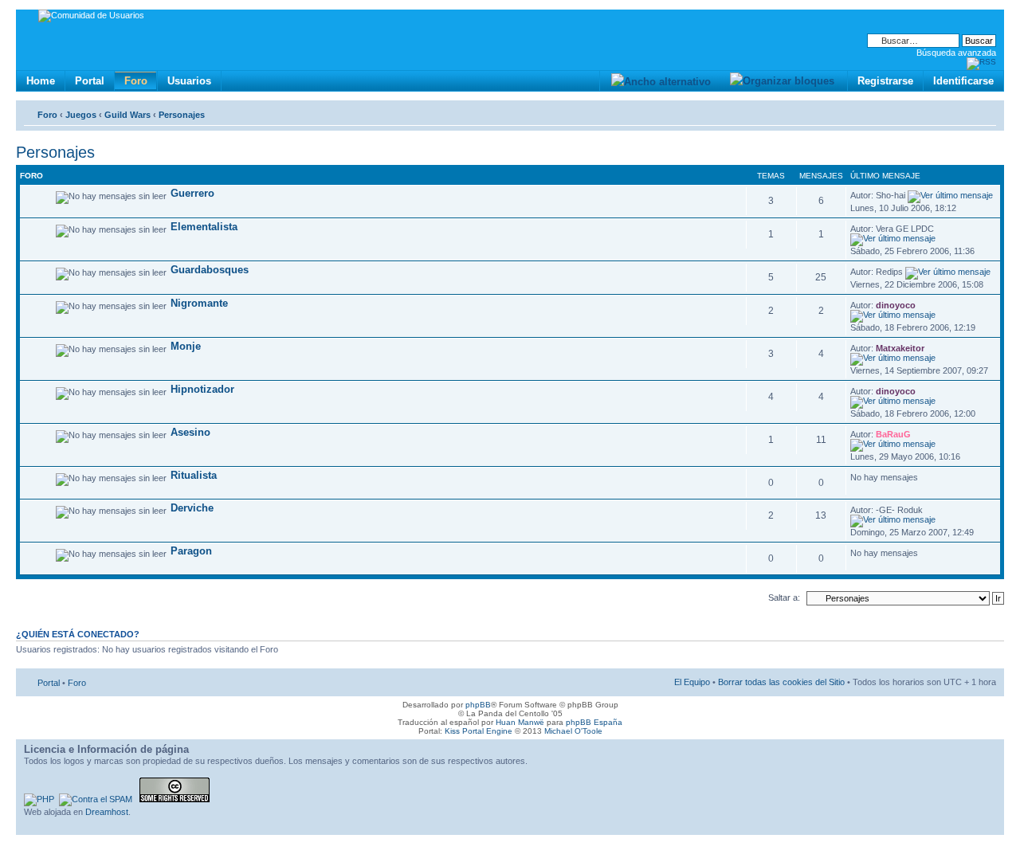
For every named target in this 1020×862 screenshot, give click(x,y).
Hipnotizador (202, 389)
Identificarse (963, 81)
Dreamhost (106, 812)
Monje (186, 346)
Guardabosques (210, 270)
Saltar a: (784, 597)
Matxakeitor (900, 348)
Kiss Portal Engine (478, 731)
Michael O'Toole (573, 731)
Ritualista (194, 475)
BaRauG (893, 434)
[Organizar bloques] (781, 81)
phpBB (478, 704)
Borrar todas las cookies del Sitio (781, 682)
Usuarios (189, 81)
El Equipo (692, 682)
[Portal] (29, 18)
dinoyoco (896, 305)
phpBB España (594, 722)
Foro (135, 81)
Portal (89, 81)
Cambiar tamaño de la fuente (984, 111)
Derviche (192, 508)
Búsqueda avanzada (956, 52)
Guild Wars (127, 115)
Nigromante (199, 303)
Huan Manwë (520, 722)
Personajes (182, 115)
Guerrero (192, 193)
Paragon (191, 551)
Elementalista (204, 227)
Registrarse (885, 81)
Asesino (190, 432)
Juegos (80, 115)
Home (40, 81)
